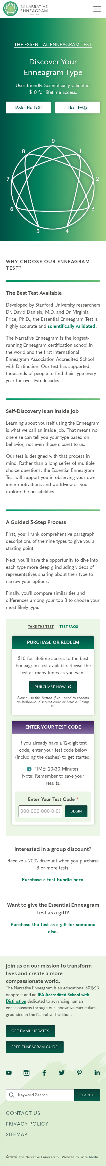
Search (87, 1095)
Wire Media (89, 1157)
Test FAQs (77, 107)
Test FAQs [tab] (68, 626)
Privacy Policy (27, 1124)
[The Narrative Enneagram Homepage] (25, 9)
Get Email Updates (30, 1031)
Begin (76, 811)
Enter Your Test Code (57, 799)
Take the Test (28, 107)
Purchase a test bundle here (52, 879)
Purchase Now (50, 687)
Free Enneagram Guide (34, 1047)
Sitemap (16, 1134)
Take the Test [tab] (41, 626)
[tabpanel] (53, 733)
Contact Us (23, 1113)
